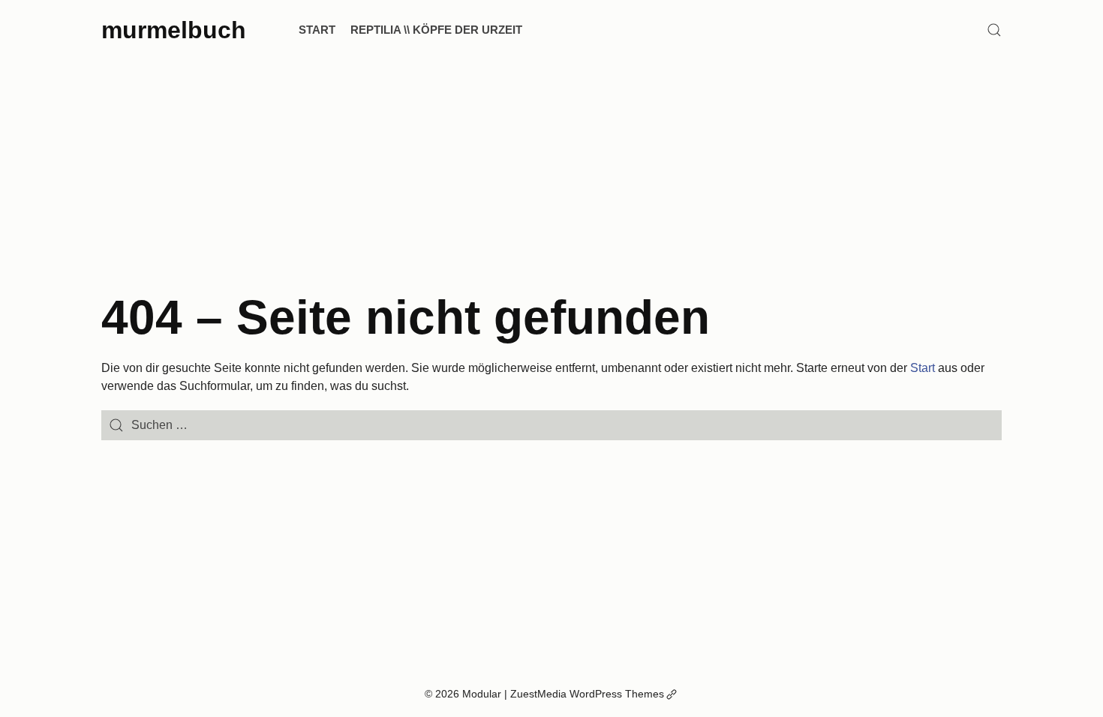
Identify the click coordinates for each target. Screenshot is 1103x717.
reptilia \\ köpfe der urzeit (436, 29)
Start (317, 29)
